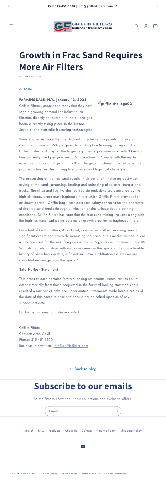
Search (29, 430)
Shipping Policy (131, 430)
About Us (71, 430)
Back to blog (86, 369)
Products (55, 430)
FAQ (41, 430)
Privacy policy (70, 473)
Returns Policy (106, 430)
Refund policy (49, 473)
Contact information (115, 473)
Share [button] (28, 89)
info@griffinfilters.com (70, 345)
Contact (87, 430)
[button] (11, 26)
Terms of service (91, 473)
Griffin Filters (28, 473)
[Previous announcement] (8, 6)
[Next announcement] (157, 6)
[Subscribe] (116, 411)
